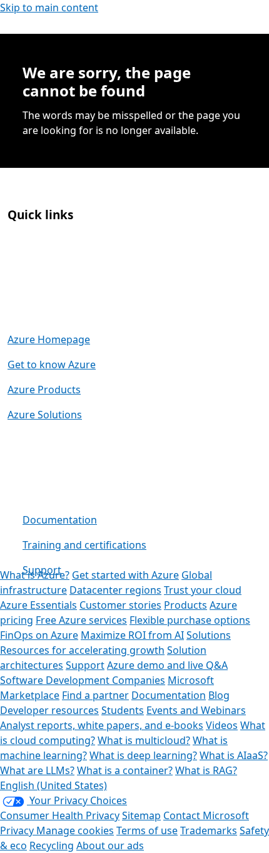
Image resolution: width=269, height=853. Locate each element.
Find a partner (95, 695)
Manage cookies (75, 830)
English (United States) (53, 785)
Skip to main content (49, 7)
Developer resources (49, 710)
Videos (222, 725)
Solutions (208, 635)
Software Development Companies (82, 680)
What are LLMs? (37, 770)
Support (42, 570)
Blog (219, 695)
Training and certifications (84, 545)
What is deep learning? (143, 755)
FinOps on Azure (39, 635)
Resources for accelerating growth (82, 650)
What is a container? (125, 770)
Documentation (60, 520)
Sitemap (141, 815)
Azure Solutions (45, 414)
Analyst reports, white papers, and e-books (101, 725)
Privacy (18, 830)
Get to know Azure (52, 364)
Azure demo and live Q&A (167, 665)
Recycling (51, 845)
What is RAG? (206, 770)
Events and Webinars (196, 710)
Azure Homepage (49, 339)
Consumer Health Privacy (59, 815)
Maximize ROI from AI (132, 635)
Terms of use (147, 830)
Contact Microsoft (206, 815)
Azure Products (44, 389)
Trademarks (208, 830)
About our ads (110, 845)
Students (122, 710)
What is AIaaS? (234, 755)
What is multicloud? (144, 740)
